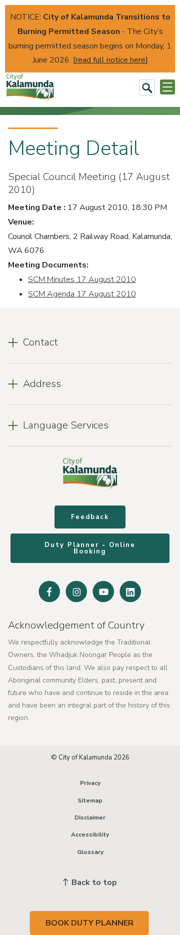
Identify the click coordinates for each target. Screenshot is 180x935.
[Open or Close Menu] (167, 87)
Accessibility (90, 834)
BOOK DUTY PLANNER (90, 923)
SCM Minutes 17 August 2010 (82, 279)
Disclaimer (90, 818)
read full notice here (111, 60)
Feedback (90, 517)
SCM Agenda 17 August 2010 (82, 294)
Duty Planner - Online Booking (90, 548)
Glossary (90, 852)
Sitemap (90, 800)
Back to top (93, 882)
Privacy (90, 783)
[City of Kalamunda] (30, 87)
